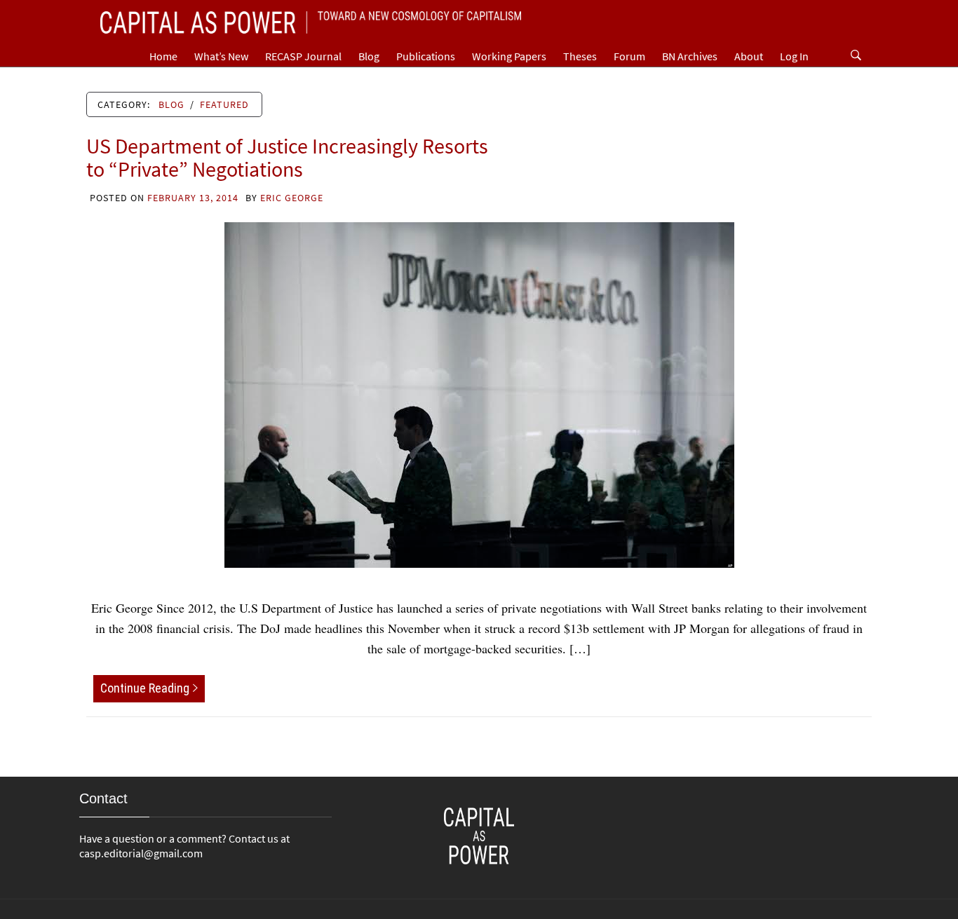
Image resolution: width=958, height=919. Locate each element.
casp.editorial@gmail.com (141, 853)
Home (163, 56)
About (748, 56)
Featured (224, 104)
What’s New (221, 56)
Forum (629, 56)
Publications (425, 56)
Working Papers (509, 56)
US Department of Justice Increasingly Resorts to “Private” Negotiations (287, 157)
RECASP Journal (303, 56)
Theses (580, 56)
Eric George (291, 197)
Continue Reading (144, 688)
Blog (368, 56)
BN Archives (689, 56)
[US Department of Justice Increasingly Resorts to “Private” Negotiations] (479, 393)
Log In (794, 56)
